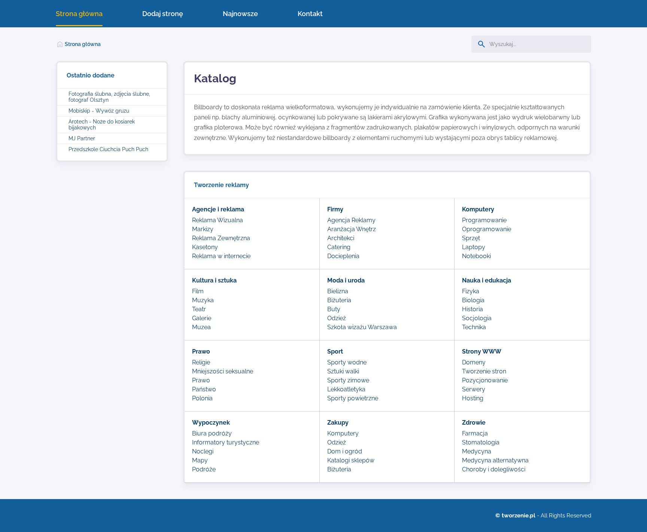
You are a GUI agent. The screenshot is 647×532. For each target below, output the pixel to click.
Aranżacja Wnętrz (351, 229)
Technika (474, 327)
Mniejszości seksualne (222, 371)
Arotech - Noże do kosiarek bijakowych (102, 125)
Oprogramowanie (486, 229)
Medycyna (476, 451)
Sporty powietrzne (352, 398)
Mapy (200, 460)
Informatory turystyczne (225, 442)
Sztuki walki (343, 371)
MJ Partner (82, 138)
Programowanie (484, 220)
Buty (333, 309)
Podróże (204, 469)
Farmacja (475, 433)
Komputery (343, 433)
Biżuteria (339, 300)
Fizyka (470, 291)
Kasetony (205, 247)
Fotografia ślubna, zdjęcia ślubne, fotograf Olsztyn (109, 97)
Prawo (201, 380)
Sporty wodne (347, 362)
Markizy (202, 229)
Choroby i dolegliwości (493, 469)
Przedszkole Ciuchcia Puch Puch (108, 149)
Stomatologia (480, 442)
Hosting (472, 398)
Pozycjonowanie (485, 380)
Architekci (340, 238)
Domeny (474, 362)
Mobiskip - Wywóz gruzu (99, 111)
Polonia (202, 398)
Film (198, 291)
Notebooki (476, 256)
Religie (201, 362)
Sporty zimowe (348, 380)
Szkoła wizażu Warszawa (362, 327)
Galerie (201, 318)
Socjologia (477, 318)
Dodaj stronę (162, 14)
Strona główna (79, 14)
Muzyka (203, 300)
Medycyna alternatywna (495, 460)
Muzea (201, 327)
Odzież (336, 318)
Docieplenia (343, 256)
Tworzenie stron (484, 371)
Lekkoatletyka (346, 389)
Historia (472, 309)
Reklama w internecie (221, 256)
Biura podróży (212, 433)
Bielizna (337, 291)
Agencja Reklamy (351, 220)
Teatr (199, 309)
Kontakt (310, 14)
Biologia (473, 300)
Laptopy (473, 247)
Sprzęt (471, 238)
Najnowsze (240, 14)
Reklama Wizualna (217, 220)
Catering (338, 247)
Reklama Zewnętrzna (221, 238)
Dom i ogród (344, 451)
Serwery (473, 389)
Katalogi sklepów (350, 460)
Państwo (204, 389)
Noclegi (202, 451)
